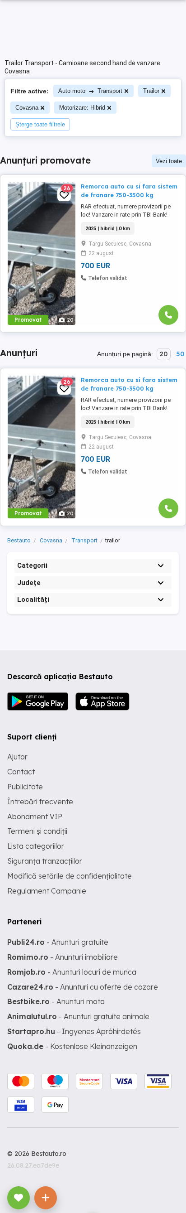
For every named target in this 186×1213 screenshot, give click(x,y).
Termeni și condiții (37, 831)
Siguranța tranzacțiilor (44, 860)
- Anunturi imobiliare (62, 957)
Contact (21, 771)
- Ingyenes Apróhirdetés (74, 1031)
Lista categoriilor (35, 846)
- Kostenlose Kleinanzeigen (72, 1046)
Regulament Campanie (46, 890)
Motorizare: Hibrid (82, 107)
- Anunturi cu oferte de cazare (82, 986)
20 (163, 354)
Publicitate (25, 786)
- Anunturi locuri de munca (71, 971)
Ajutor (17, 756)
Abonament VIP (34, 816)
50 (180, 354)
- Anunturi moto (56, 1001)
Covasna (26, 107)
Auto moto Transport (90, 91)
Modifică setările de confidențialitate (69, 875)
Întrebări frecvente (40, 801)
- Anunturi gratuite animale (78, 1016)
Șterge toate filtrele (40, 124)
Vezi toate (169, 161)
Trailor (151, 90)
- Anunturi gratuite (57, 942)
